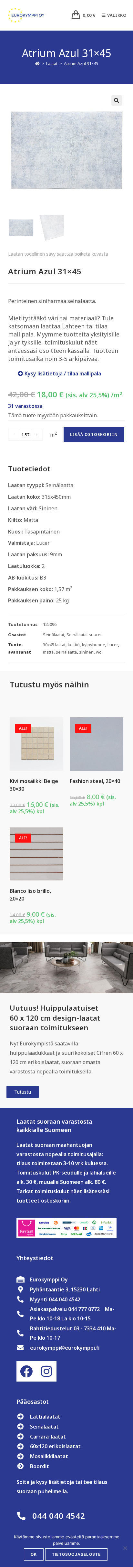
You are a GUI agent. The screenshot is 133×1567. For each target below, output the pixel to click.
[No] (125, 1548)
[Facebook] (26, 1371)
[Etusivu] (37, 63)
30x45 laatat (54, 644)
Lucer (112, 644)
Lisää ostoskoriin (94, 434)
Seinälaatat (53, 634)
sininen (86, 652)
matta (48, 652)
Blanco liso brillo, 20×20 (30, 894)
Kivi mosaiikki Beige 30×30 (34, 785)
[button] (116, 100)
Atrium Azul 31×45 (81, 63)
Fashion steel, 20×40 (95, 781)
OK (34, 1554)
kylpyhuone (93, 644)
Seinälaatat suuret (84, 634)
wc (98, 652)
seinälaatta (66, 652)
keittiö (74, 644)
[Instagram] (46, 1371)
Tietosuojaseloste (76, 1554)
